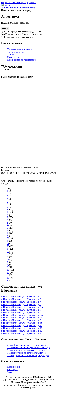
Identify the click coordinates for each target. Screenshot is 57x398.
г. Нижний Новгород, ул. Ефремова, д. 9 (21, 320)
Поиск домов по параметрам (21, 60)
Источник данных (28, 388)
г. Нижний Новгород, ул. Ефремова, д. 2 (21, 296)
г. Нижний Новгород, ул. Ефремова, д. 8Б (22, 317)
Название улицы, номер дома (15, 22)
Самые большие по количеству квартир (26, 345)
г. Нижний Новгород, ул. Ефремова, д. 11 (21, 325)
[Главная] (6, 5)
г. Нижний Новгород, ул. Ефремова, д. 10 (21, 323)
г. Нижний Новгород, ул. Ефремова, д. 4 (21, 302)
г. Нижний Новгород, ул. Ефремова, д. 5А (22, 307)
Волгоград (12, 369)
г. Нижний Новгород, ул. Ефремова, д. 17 (21, 333)
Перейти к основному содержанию (18, 2)
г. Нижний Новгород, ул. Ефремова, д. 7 (21, 309)
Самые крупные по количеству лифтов (26, 353)
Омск (9, 372)
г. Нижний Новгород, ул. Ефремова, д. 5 (21, 304)
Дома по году (13, 57)
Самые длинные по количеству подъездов (28, 355)
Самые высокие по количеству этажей (26, 350)
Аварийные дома (15, 52)
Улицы (10, 54)
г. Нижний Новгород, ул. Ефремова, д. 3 (21, 299)
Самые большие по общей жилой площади (28, 347)
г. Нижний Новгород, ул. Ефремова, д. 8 (21, 312)
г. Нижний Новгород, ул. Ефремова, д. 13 (21, 331)
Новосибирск (13, 367)
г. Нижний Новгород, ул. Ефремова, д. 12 (21, 328)
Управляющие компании (19, 49)
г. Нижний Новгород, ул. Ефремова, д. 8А (22, 315)
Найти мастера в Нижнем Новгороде (19, 167)
